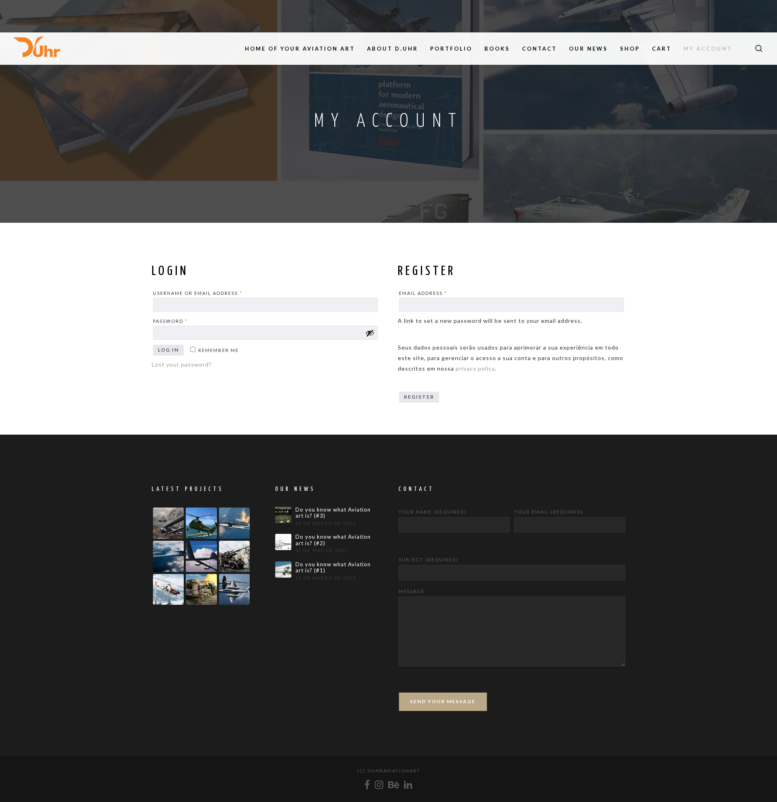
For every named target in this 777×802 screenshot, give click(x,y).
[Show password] (369, 332)
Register (419, 397)
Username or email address (211, 293)
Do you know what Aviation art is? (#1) (333, 567)
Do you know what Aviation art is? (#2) (333, 540)
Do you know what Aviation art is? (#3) (333, 513)
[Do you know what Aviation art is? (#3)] (283, 515)
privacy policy (475, 368)
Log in (168, 350)
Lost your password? (182, 364)
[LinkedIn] (408, 784)
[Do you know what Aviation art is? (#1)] (283, 569)
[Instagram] (379, 784)
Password (184, 321)
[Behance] (394, 784)
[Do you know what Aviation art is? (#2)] (283, 542)
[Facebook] (367, 784)
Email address (437, 293)
